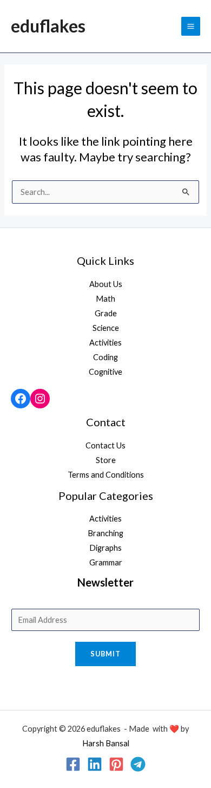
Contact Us (105, 445)
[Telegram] (138, 764)
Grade (106, 313)
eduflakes (48, 25)
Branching (105, 533)
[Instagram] (40, 398)
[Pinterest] (116, 764)
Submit (105, 653)
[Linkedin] (94, 764)
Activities (105, 342)
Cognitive (105, 371)
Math (105, 298)
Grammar (105, 562)
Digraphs (105, 547)
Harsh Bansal (105, 743)
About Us (105, 284)
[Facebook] (20, 398)
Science (106, 328)
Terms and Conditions (106, 474)
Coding (105, 357)
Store (106, 460)
